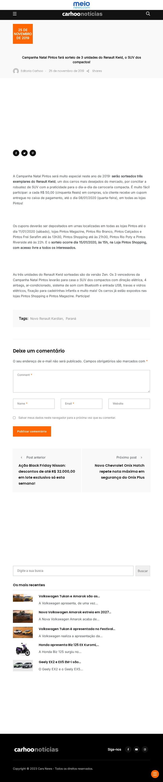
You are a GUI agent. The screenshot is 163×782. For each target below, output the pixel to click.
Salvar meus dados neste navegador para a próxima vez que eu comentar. (67, 417)
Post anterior (36, 457)
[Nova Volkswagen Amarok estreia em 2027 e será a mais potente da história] (23, 616)
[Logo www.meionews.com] (81, 5)
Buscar (143, 571)
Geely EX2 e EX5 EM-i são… (60, 662)
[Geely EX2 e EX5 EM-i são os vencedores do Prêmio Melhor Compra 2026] (23, 665)
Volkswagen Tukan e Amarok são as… (69, 596)
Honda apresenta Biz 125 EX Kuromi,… (69, 645)
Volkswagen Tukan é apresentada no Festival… (77, 629)
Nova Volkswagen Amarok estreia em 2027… (75, 612)
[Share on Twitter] (24, 153)
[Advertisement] (81, 120)
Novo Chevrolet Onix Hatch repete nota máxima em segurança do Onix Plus (120, 471)
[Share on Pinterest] (33, 153)
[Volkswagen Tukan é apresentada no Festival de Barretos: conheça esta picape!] (23, 632)
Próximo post (126, 457)
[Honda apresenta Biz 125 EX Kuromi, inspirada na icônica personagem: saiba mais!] (23, 649)
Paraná (71, 318)
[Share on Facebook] (16, 153)
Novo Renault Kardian (46, 318)
